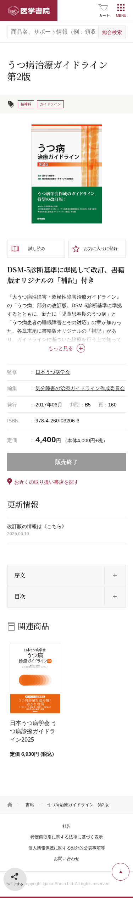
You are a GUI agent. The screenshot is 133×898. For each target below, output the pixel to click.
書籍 (30, 804)
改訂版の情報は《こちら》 (37, 526)
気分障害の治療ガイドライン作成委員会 (80, 388)
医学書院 (28, 10)
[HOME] (10, 805)
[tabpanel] (66, 174)
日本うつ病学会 (52, 372)
